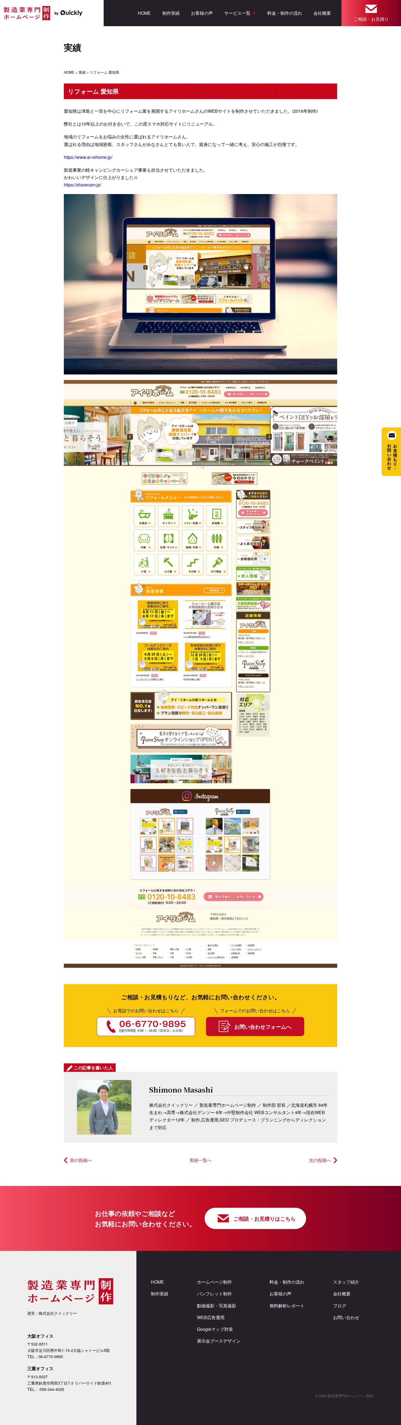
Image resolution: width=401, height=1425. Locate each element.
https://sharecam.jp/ (82, 185)
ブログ (339, 1305)
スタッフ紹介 (346, 1282)
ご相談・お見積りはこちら (265, 1218)
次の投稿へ (320, 1160)
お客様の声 (202, 13)
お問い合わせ (346, 1317)
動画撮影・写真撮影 (216, 1305)
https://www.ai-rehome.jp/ (88, 157)
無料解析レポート (287, 1305)
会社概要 (322, 13)
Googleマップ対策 (215, 1329)
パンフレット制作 (214, 1293)
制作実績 (171, 13)
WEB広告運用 (211, 1317)
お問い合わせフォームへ (262, 1026)
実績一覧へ (200, 1160)
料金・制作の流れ (284, 13)
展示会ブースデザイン (219, 1341)
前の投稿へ (81, 1160)
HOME (144, 13)
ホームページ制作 (214, 1282)
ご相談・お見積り (371, 19)
